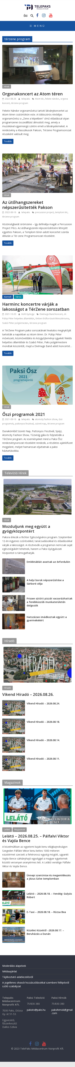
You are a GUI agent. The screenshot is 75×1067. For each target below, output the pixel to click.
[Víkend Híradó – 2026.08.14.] (13, 738)
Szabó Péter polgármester (15, 323)
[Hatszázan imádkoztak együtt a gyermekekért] (13, 615)
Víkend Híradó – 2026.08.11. (43, 758)
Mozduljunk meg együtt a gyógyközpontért (26, 528)
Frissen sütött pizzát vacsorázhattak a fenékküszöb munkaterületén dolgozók (49, 602)
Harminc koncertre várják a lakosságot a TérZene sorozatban (35, 306)
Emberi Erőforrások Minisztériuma (52, 318)
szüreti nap (40, 423)
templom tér (61, 212)
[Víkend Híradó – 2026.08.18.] (13, 720)
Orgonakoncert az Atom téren (32, 94)
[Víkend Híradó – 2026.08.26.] (37, 648)
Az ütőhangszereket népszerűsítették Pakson (27, 204)
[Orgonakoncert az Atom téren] (37, 47)
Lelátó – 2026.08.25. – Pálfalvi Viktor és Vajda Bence (35, 838)
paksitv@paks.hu (36, 1009)
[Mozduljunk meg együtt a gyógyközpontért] (37, 480)
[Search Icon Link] (32, 16)
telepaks (25, 98)
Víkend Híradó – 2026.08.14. (43, 740)
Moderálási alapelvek (14, 965)
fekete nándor (52, 98)
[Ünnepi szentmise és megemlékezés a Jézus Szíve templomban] (13, 873)
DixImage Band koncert (51, 314)
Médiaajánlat (9, 971)
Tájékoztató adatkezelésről (17, 977)
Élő (26, 16)
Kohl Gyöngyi (28, 314)
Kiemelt (7, 296)
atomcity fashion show (46, 419)
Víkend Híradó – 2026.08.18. (43, 721)
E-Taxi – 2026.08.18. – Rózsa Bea (46, 912)
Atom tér (39, 98)
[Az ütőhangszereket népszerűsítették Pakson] (37, 156)
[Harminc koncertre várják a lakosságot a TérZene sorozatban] (37, 257)
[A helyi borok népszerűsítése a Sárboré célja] (13, 578)
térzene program (19, 103)
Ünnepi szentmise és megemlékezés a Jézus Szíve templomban (49, 877)
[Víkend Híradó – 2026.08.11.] (13, 757)
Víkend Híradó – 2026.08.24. (43, 703)
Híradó (7, 687)
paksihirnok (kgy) (29, 535)
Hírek (6, 86)
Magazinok (19, 829)
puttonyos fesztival (24, 423)
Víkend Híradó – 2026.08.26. (28, 694)
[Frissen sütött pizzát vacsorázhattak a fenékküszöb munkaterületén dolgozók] (13, 597)
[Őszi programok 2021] (37, 368)
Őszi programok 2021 (23, 414)
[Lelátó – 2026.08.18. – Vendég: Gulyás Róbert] (13, 892)
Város (18, 296)
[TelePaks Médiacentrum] (37, 6)
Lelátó (7, 829)
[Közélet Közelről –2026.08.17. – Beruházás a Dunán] (13, 928)
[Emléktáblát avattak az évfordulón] (13, 560)
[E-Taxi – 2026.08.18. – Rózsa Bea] (13, 910)
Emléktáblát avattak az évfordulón (48, 561)
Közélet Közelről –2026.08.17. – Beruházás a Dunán (45, 932)
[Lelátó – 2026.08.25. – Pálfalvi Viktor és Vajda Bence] (37, 790)
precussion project (44, 212)
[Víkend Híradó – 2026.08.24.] (13, 702)
